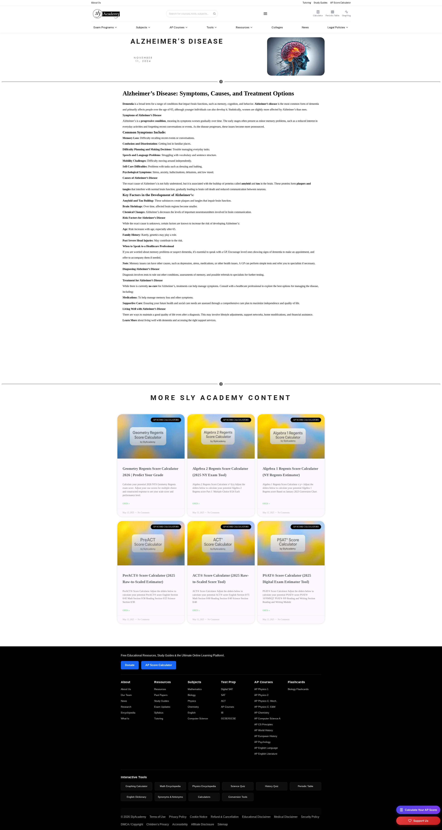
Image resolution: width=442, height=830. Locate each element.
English (192, 712)
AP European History (265, 736)
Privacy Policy (177, 816)
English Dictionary (136, 796)
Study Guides (321, 2)
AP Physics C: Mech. (265, 701)
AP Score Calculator (340, 2)
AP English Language (266, 747)
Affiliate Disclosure (202, 824)
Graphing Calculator (136, 786)
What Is (125, 718)
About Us (96, 2)
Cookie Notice (198, 816)
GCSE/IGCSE (228, 718)
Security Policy (310, 816)
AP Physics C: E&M (264, 706)
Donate (129, 665)
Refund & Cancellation (225, 816)
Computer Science (198, 718)
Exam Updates (162, 706)
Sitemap (223, 824)
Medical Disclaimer (285, 816)
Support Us (420, 820)
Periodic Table (305, 786)
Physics (192, 701)
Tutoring (307, 2)
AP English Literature (265, 753)
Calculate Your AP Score (421, 810)
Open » (126, 503)
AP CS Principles (263, 724)
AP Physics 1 (261, 689)
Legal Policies (336, 27)
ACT (223, 701)
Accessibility (180, 824)
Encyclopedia (128, 712)
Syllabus (158, 712)
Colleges (277, 27)
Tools (210, 27)
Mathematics (195, 689)
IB (222, 712)
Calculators (204, 796)
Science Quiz (238, 786)
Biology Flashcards (298, 689)
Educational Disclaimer (256, 816)
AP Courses (177, 27)
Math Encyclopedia (170, 786)
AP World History (263, 730)
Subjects (141, 27)
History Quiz (271, 786)
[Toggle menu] (265, 13)
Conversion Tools (237, 796)
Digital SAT (227, 689)
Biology (192, 695)
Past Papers (160, 695)
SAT (223, 695)
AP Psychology (262, 742)
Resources (242, 27)
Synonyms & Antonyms (170, 796)
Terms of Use (158, 816)
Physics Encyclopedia (204, 786)
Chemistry (193, 706)
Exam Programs (104, 27)
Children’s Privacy (157, 824)
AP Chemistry (261, 712)
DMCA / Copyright (132, 824)
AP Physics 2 (261, 695)
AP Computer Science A (267, 718)
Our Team (126, 695)
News (305, 27)
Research (126, 706)
